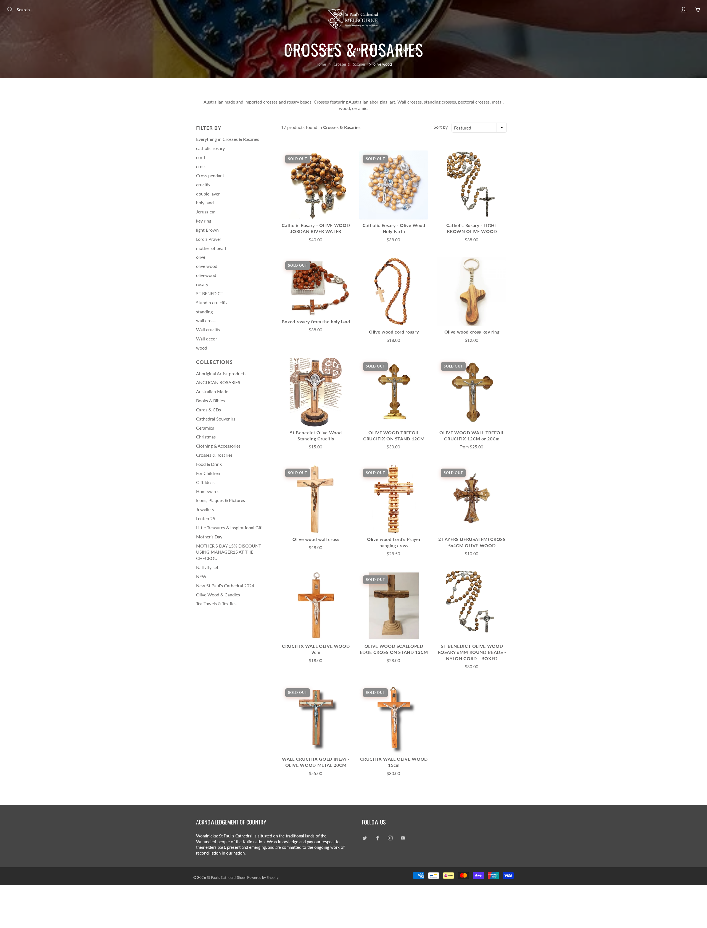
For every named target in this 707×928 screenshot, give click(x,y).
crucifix (203, 184)
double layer (208, 193)
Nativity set (207, 567)
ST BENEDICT (209, 293)
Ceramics (205, 427)
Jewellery (205, 509)
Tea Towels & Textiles (216, 603)
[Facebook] (377, 838)
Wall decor (206, 338)
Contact (406, 49)
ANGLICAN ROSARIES (218, 382)
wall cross (205, 320)
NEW (201, 576)
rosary (202, 284)
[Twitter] (365, 838)
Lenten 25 (205, 518)
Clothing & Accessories (218, 445)
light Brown (207, 229)
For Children (208, 473)
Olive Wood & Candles (218, 594)
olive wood (206, 266)
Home (296, 49)
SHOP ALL (366, 49)
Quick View (316, 185)
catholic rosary (210, 148)
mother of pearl (211, 248)
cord (200, 157)
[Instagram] (390, 838)
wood (201, 347)
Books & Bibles (210, 400)
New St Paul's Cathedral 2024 (225, 585)
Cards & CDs (208, 409)
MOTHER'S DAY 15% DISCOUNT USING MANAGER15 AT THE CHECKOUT (228, 552)
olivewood (206, 275)
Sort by (441, 126)
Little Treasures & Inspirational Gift (229, 527)
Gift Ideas (205, 482)
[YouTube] (403, 838)
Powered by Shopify (263, 877)
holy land (205, 202)
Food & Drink (209, 464)
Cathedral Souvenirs (215, 418)
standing (204, 311)
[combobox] (479, 128)
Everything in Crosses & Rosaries (227, 139)
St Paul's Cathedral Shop (226, 877)
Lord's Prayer (208, 239)
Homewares (207, 491)
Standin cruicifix (212, 302)
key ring (203, 220)
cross (201, 166)
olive (200, 257)
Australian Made (212, 391)
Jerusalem (205, 211)
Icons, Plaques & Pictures (220, 500)
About (327, 49)
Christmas (206, 436)
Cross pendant (210, 175)
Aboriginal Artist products (221, 373)
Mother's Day (209, 536)
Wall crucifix (208, 329)
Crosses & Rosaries (350, 64)
